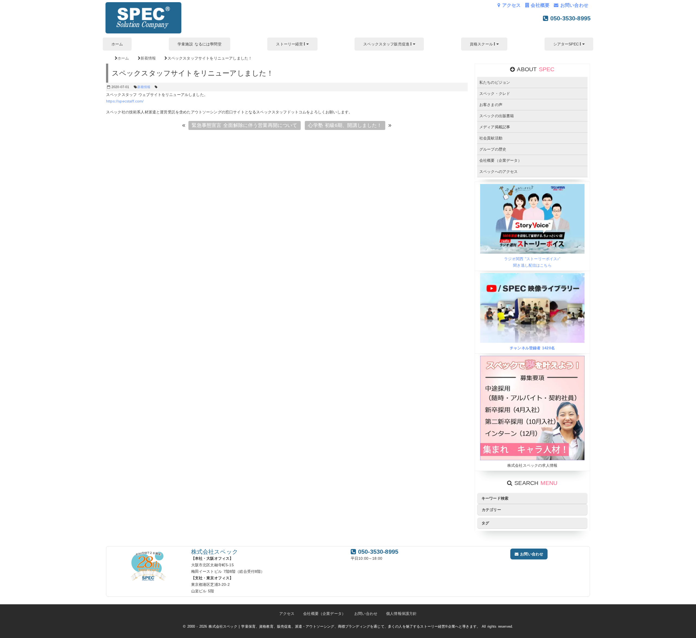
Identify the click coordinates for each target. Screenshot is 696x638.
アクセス (510, 5)
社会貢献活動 (490, 138)
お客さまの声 (490, 104)
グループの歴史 (492, 149)
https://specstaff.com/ (125, 101)
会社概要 (539, 5)
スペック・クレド (494, 93)
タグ (485, 523)
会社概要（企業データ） (500, 160)
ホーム (117, 44)
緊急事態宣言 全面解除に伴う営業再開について (244, 125)
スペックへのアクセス (498, 171)
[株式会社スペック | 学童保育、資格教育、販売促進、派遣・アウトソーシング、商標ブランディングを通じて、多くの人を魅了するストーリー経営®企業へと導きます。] (143, 32)
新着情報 (144, 87)
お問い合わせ (573, 5)
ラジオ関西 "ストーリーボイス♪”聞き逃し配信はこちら (532, 262)
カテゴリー (491, 510)
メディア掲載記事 (494, 127)
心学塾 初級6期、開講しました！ (345, 125)
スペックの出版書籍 (496, 116)
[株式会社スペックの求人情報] (532, 459)
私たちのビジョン (494, 82)
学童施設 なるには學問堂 (200, 44)
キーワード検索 (494, 498)
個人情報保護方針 (401, 613)
